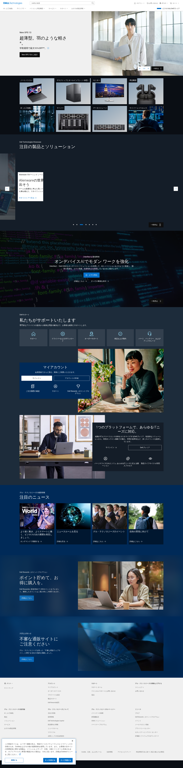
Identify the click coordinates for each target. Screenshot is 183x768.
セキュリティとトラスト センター (146, 732)
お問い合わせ (139, 691)
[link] (152, 3)
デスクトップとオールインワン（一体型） (73, 80)
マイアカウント (53, 687)
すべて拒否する (50, 760)
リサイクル (51, 732)
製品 (5, 717)
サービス (7, 724)
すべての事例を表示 (98, 281)
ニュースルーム (53, 728)
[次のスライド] (148, 68)
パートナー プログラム (99, 724)
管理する (14, 760)
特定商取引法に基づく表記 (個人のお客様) (150, 752)
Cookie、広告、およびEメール (91, 752)
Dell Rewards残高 (53, 702)
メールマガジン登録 (141, 724)
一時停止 (156, 68)
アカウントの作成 (71, 378)
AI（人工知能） (26, 108)
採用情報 (51, 717)
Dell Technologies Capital (56, 721)
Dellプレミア (145, 447)
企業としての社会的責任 (56, 736)
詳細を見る (61, 541)
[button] (139, 3)
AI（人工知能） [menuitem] (8, 8)
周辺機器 (133, 80)
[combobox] (62, 3)
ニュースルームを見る (67, 531)
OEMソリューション (98, 721)
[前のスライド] (140, 68)
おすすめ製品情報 (10, 728)
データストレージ (100, 108)
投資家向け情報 (53, 724)
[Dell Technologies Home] (13, 3)
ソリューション (9, 721)
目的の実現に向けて (139, 531)
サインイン (37, 378)
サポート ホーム (97, 687)
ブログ (137, 713)
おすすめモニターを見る (53, 55)
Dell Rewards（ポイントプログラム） (147, 717)
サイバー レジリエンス (138, 108)
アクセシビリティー (124, 752)
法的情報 (110, 752)
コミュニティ (139, 687)
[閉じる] (72, 741)
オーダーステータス (54, 691)
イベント (138, 721)
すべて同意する (66, 760)
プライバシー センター (142, 728)
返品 (93, 695)
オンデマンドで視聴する (29, 541)
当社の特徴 (51, 713)
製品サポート (52, 699)
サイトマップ (8, 688)
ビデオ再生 (93, 275)
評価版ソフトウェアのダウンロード (147, 736)
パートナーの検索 (97, 713)
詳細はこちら (24, 201)
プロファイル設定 (54, 695)
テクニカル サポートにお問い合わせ (104, 691)
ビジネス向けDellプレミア (171, 8)
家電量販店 (95, 717)
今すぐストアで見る (26, 197)
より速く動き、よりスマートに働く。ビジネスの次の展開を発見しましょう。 (36, 534)
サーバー (60, 108)
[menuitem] (21, 8)
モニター (96, 80)
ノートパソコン (26, 80)
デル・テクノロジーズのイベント (109, 531)
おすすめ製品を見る (29, 55)
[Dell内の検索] (92, 3)
